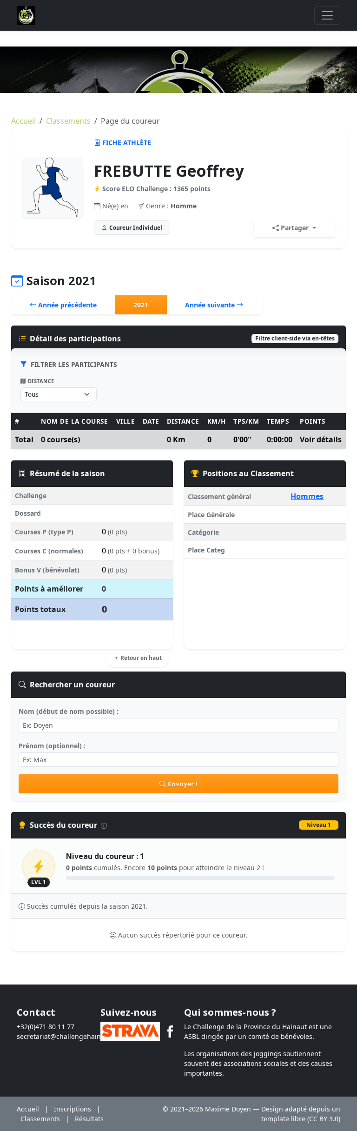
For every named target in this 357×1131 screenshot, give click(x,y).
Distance (41, 381)
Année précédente (66, 304)
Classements (68, 121)
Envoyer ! (183, 783)
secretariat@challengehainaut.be (69, 1036)
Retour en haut (140, 658)
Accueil (23, 121)
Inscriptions (72, 1108)
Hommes (307, 496)
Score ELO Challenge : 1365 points (156, 188)
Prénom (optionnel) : (52, 745)
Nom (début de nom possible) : (69, 711)
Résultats (89, 1118)
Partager (295, 227)
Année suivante (211, 304)
